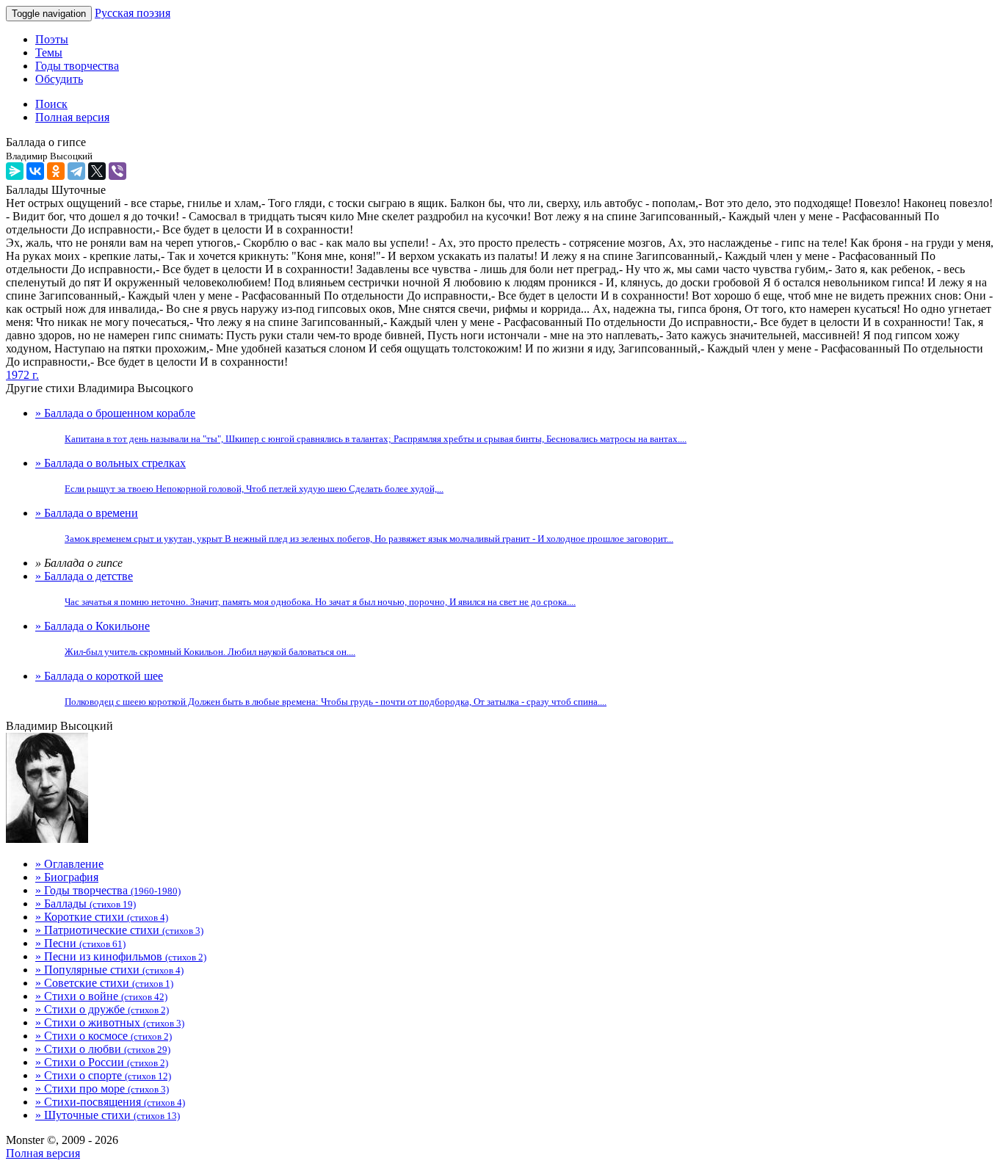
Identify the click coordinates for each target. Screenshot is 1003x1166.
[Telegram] (76, 171)
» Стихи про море (102, 1088)
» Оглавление (69, 864)
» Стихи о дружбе (102, 1009)
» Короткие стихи (101, 916)
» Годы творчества (108, 890)
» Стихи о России (101, 1062)
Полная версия (43, 1153)
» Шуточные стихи (107, 1115)
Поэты (51, 39)
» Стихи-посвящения (110, 1102)
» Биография (66, 877)
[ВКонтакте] (35, 171)
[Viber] (117, 171)
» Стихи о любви (102, 1049)
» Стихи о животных (109, 1022)
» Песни (80, 943)
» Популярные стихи (109, 969)
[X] (97, 171)
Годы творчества (77, 65)
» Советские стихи (104, 983)
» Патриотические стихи (119, 930)
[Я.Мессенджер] (14, 171)
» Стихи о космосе (103, 1035)
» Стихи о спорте (103, 1075)
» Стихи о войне (101, 996)
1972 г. (22, 375)
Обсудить (59, 79)
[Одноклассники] (56, 171)
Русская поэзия (132, 13)
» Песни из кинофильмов (120, 956)
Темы (48, 52)
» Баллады (85, 903)
